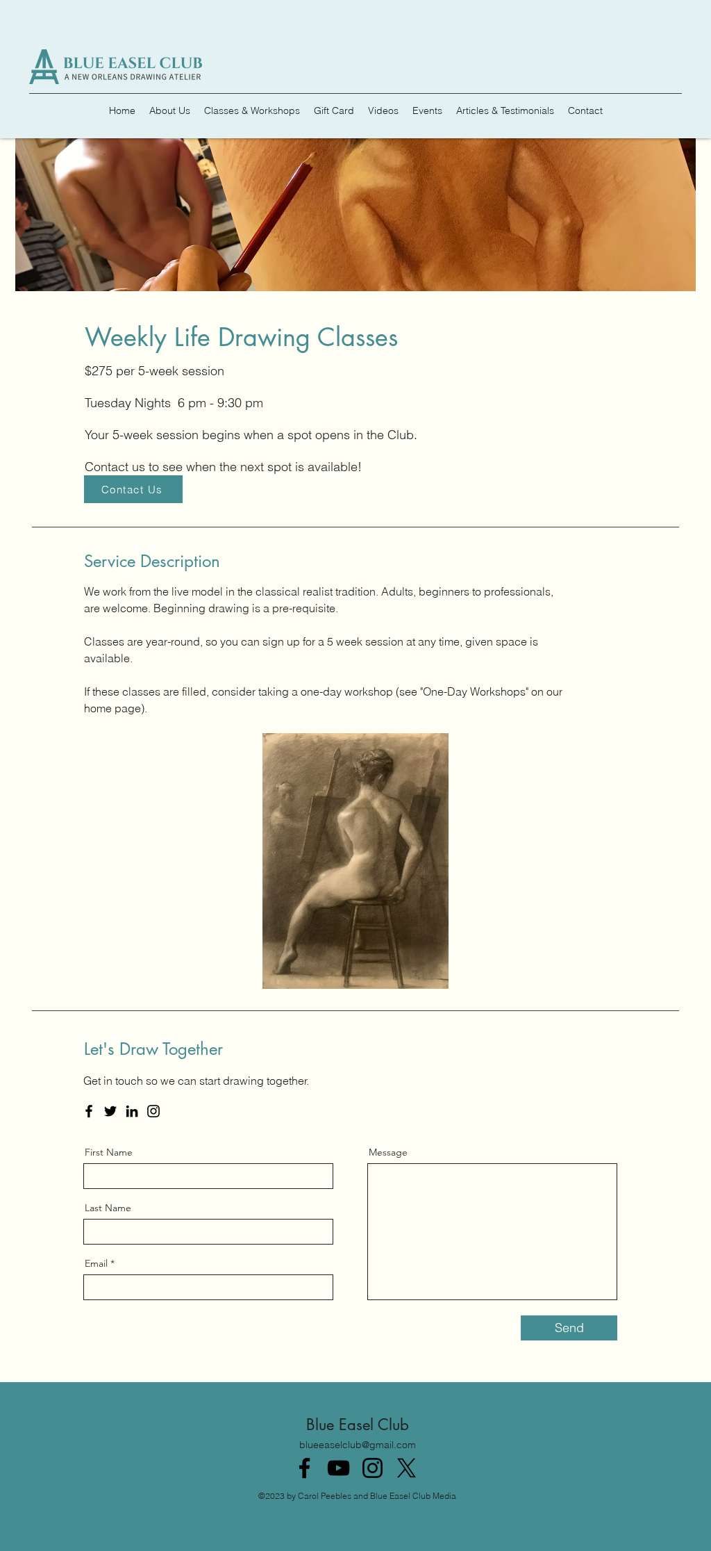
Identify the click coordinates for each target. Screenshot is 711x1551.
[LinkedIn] (132, 1111)
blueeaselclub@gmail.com (357, 1444)
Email (96, 1263)
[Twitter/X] (406, 1468)
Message (388, 1152)
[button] (355, 861)
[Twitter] (110, 1111)
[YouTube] (338, 1468)
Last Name (108, 1208)
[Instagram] (153, 1111)
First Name (109, 1152)
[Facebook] (89, 1111)
